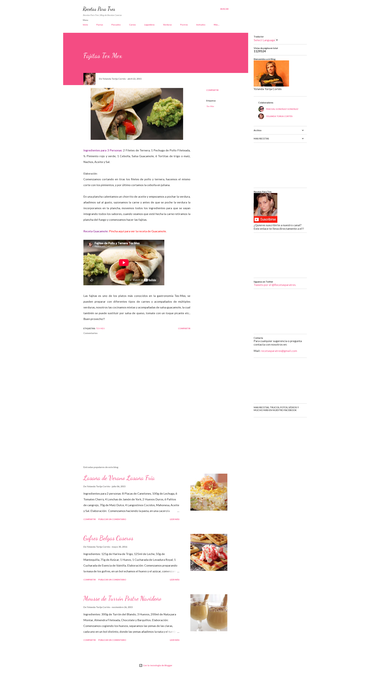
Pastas (99, 24)
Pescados (116, 24)
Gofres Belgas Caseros (108, 538)
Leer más (174, 519)
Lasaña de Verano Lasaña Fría (119, 478)
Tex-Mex (210, 106)
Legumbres (149, 24)
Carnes (132, 24)
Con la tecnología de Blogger (157, 665)
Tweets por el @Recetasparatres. (275, 284)
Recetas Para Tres (99, 9)
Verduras (167, 24)
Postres (184, 24)
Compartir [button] (212, 90)
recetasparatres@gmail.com (279, 350)
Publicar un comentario (112, 519)
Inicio (85, 24)
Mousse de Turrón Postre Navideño (122, 598)
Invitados (200, 24)
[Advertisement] (132, 430)
